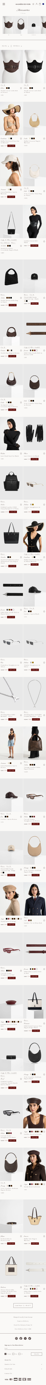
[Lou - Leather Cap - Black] (29, 611)
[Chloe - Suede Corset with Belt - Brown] (7, 88)
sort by (4, 46)
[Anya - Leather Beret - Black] (6, 919)
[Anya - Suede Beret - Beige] (16, 919)
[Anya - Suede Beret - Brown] (14, 919)
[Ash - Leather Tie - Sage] (31, 920)
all (21, 1354)
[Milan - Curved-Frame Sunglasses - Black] (30, 816)
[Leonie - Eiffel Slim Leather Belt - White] (36, 350)
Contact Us (8, 1373)
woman (9, 1354)
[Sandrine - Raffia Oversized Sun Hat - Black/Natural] (11, 138)
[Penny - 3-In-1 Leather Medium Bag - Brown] (34, 867)
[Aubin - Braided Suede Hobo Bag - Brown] (7, 298)
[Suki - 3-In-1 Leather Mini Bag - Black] (33, 191)
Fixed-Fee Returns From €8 (23, 1325)
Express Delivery (23, 1321)
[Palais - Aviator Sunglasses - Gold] (33, 504)
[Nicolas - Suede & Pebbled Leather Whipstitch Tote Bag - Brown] (10, 557)
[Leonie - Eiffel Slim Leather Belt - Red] (34, 350)
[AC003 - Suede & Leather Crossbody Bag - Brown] (8, 246)
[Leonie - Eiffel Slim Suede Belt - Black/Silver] (31, 350)
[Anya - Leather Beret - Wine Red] (8, 919)
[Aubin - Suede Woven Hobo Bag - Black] (11, 298)
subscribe (36, 1354)
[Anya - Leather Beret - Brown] (18, 919)
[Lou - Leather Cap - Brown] (31, 611)
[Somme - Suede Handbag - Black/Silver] (12, 350)
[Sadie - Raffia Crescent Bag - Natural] (30, 138)
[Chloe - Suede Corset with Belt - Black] (9, 88)
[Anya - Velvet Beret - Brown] (12, 919)
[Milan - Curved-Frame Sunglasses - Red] (34, 816)
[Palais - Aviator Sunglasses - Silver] (31, 504)
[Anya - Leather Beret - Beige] (10, 919)
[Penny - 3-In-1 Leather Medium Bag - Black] (32, 867)
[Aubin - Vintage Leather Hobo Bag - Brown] (9, 298)
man (16, 1354)
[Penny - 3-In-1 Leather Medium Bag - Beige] (31, 867)
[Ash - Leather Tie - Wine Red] (29, 920)
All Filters (16, 46)
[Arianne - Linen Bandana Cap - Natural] (8, 189)
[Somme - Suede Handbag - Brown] (8, 350)
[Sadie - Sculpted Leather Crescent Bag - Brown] (34, 138)
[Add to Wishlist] (21, 88)
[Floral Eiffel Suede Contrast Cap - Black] (26, 301)
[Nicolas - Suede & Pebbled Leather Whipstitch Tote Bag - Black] (8, 557)
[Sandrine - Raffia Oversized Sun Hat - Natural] (9, 138)
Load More (23, 1305)
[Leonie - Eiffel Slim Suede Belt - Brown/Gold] (32, 350)
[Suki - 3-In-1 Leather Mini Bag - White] (29, 191)
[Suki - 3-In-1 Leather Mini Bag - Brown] (31, 191)
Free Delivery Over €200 (23, 1329)
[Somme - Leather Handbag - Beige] (10, 350)
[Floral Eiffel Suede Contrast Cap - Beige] (25, 301)
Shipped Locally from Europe (23, 1317)
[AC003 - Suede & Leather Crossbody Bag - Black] (10, 246)
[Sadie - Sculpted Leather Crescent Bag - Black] (32, 138)
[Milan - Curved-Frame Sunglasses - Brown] (32, 816)
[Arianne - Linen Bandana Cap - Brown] (10, 189)
